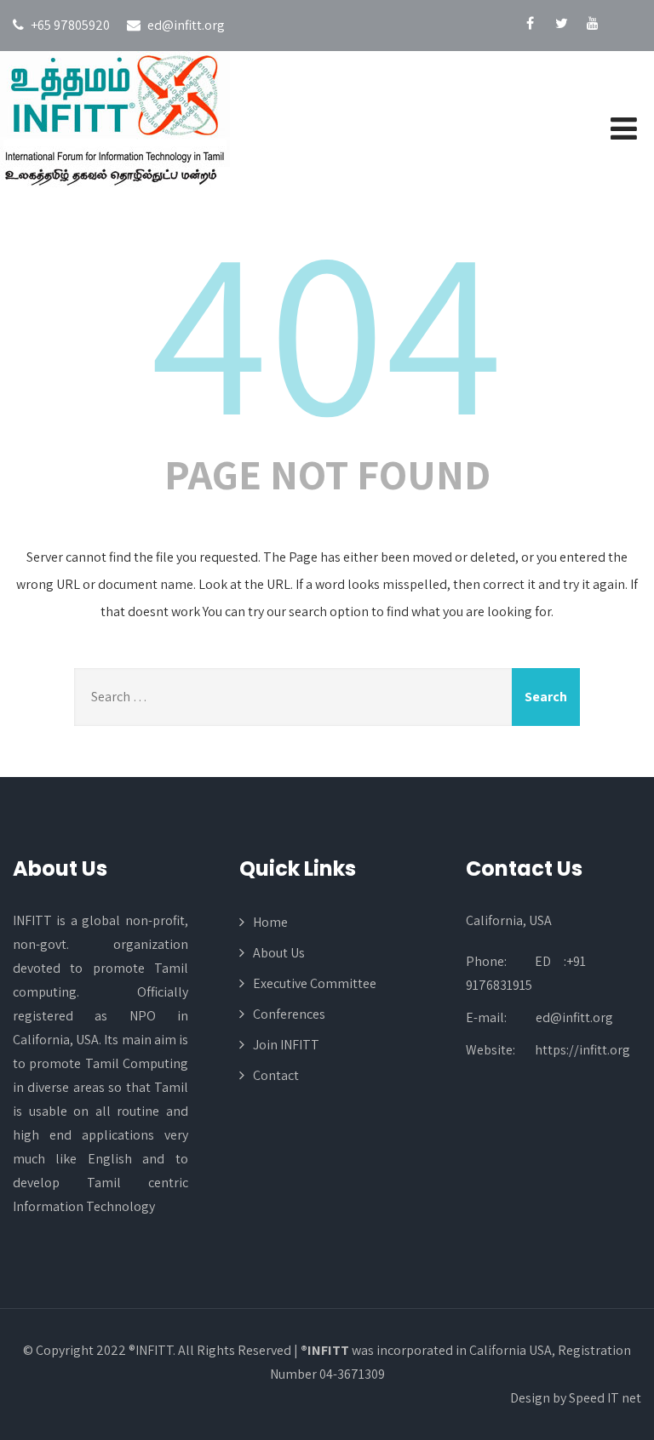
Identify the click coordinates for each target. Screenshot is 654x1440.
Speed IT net (605, 1398)
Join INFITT (286, 1045)
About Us (279, 953)
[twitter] (561, 25)
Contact (276, 1075)
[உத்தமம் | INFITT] (121, 121)
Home (270, 922)
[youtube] (593, 25)
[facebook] (530, 25)
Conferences (289, 1014)
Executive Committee (314, 983)
